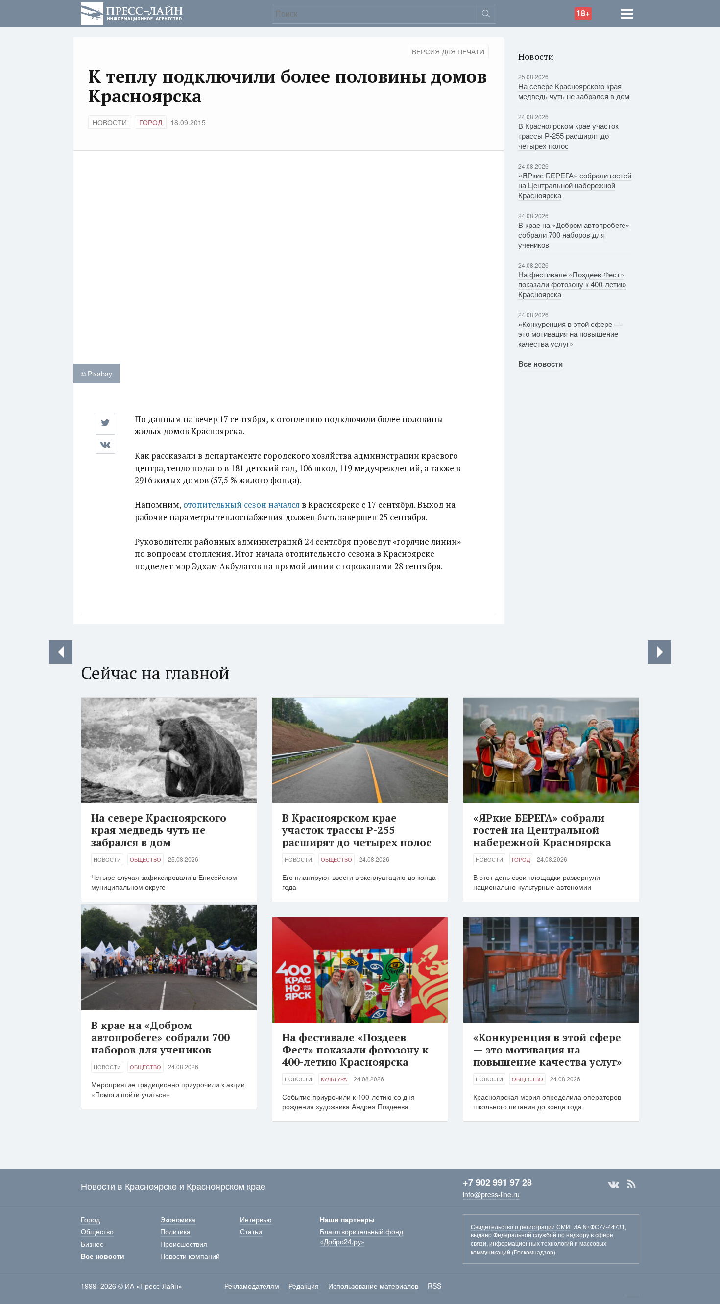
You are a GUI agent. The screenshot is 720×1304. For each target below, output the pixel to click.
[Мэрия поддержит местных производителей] (60, 652)
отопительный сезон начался (241, 504)
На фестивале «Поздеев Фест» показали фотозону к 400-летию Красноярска (572, 284)
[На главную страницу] (132, 12)
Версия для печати (448, 51)
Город (150, 122)
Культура (334, 1079)
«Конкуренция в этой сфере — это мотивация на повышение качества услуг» (570, 334)
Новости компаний (190, 1256)
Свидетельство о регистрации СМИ (520, 1226)
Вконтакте (614, 1184)
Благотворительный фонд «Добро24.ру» (361, 1236)
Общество (145, 859)
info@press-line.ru (491, 1194)
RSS (631, 1184)
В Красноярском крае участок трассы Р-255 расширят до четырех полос (568, 135)
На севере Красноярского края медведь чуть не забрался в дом (573, 91)
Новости (110, 122)
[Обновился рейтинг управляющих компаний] (659, 652)
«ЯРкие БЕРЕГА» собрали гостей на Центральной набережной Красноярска (574, 185)
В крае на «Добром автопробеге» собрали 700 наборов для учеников (573, 235)
